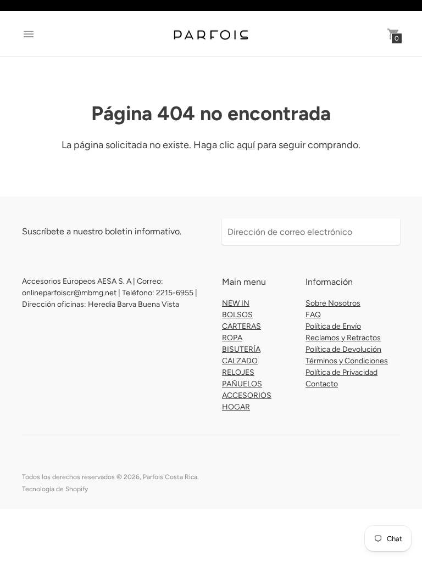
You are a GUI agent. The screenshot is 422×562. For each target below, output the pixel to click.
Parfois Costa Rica (170, 477)
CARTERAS (241, 326)
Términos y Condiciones (347, 361)
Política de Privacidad (341, 372)
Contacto (322, 384)
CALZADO (240, 361)
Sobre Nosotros (333, 303)
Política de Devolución (343, 349)
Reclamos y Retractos (343, 337)
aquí (246, 145)
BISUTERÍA (241, 349)
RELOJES (238, 372)
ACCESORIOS (246, 395)
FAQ (313, 314)
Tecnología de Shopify (55, 489)
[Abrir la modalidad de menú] (28, 34)
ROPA (232, 337)
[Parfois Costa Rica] (211, 34)
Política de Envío (333, 326)
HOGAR (236, 407)
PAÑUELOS (242, 384)
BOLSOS (237, 314)
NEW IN (235, 303)
